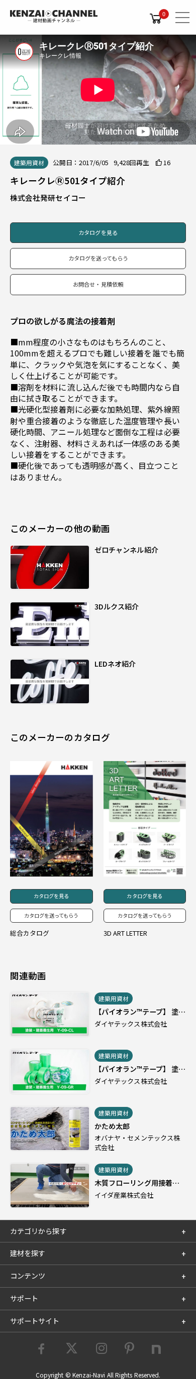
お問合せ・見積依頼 (98, 284)
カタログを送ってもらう (98, 258)
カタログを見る (98, 232)
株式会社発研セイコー (48, 197)
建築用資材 (29, 163)
